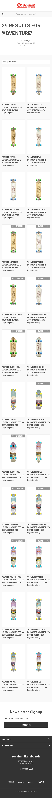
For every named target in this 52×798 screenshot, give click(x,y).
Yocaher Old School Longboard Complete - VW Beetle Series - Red (38, 422)
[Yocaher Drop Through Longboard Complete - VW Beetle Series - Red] (39, 504)
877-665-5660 (27, 769)
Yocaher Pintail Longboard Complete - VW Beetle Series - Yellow (38, 685)
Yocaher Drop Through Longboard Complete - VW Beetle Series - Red (38, 527)
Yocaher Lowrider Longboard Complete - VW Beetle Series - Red (13, 527)
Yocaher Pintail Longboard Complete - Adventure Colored (37, 160)
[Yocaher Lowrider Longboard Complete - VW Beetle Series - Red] (13, 504)
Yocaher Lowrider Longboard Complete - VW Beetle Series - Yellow (38, 580)
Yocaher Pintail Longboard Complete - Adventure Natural (12, 160)
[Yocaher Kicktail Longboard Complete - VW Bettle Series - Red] (13, 399)
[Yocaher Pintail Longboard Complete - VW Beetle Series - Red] (13, 662)
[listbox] (17, 62)
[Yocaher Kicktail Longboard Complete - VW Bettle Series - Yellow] (39, 452)
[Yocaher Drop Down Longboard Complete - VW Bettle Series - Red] (39, 609)
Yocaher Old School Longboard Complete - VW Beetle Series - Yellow (13, 475)
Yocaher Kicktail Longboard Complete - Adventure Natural (12, 107)
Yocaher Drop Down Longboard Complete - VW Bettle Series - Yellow (13, 632)
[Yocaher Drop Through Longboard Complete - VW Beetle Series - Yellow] (13, 557)
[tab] (26, 41)
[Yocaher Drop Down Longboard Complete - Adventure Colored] (13, 189)
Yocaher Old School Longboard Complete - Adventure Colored (37, 370)
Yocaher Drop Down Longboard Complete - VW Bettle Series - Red (38, 632)
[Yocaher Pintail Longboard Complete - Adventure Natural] (13, 137)
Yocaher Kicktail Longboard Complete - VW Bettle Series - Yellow (38, 475)
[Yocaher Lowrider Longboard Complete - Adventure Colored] (39, 242)
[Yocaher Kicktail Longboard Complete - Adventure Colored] (39, 85)
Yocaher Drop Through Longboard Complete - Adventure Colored (37, 317)
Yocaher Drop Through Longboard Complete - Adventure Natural (12, 317)
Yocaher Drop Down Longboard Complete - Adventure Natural (37, 212)
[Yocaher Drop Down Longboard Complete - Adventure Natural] (39, 189)
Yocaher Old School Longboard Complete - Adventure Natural (12, 370)
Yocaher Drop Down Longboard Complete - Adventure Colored (12, 212)
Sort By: (6, 62)
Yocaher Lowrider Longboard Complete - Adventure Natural (12, 265)
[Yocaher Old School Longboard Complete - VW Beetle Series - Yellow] (13, 452)
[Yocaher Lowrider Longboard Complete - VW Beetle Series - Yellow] (39, 557)
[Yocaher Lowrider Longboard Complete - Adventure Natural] (13, 242)
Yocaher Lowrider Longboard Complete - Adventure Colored (37, 265)
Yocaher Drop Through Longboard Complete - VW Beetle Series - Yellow (13, 580)
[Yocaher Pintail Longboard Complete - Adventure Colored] (39, 137)
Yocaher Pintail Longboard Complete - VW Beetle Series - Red (13, 685)
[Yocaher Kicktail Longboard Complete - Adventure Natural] (13, 85)
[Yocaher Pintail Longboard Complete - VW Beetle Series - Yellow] (39, 662)
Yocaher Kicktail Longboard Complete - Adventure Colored (37, 107)
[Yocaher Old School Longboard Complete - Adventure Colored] (39, 347)
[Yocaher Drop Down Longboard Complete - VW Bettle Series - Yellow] (13, 609)
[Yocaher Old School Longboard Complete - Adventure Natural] (13, 347)
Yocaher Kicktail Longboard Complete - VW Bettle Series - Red (13, 422)
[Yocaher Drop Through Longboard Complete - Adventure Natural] (13, 294)
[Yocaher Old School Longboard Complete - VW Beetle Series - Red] (39, 399)
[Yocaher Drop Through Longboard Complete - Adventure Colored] (39, 294)
